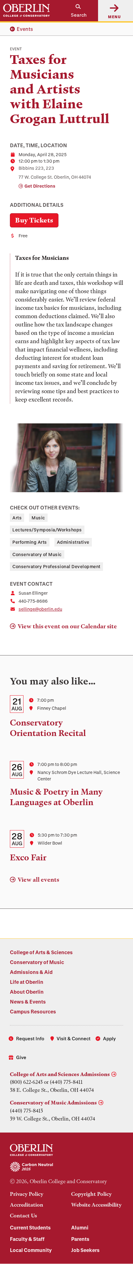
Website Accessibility (96, 1205)
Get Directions (39, 186)
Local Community (31, 1250)
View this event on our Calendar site (67, 626)
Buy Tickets (34, 220)
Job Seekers (85, 1250)
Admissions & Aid (31, 972)
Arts (17, 517)
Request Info (30, 1038)
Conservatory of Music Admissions (53, 1103)
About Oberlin (27, 992)
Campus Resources (33, 1011)
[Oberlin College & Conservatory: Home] (26, 10)
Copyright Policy (91, 1194)
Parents (80, 1239)
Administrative (73, 542)
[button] (75, 10)
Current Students (30, 1227)
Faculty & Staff (27, 1239)
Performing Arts (29, 542)
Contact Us (23, 1215)
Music (38, 517)
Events (25, 29)
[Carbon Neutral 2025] (66, 1167)
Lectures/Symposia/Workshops (47, 529)
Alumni (79, 1227)
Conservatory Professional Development (56, 566)
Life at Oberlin (26, 982)
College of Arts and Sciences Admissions (60, 1074)
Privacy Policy (26, 1194)
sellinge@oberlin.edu (40, 609)
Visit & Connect (74, 1038)
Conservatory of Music (37, 554)
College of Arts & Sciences (41, 952)
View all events (38, 879)
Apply (109, 1038)
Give (21, 1057)
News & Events (28, 1001)
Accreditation (26, 1205)
